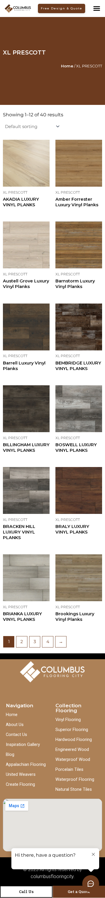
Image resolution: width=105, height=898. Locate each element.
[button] (96, 8)
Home (67, 66)
